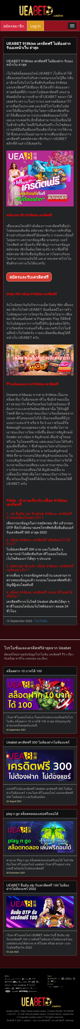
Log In (35, 25)
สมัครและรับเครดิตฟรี (29, 277)
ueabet (27, 1020)
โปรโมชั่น (41, 621)
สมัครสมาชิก (13, 25)
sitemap (69, 1020)
